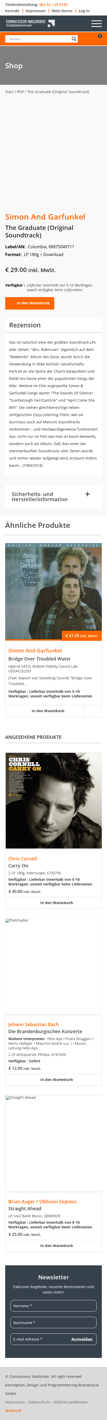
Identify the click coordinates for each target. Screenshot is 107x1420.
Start (9, 91)
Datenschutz (39, 1402)
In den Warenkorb (33, 302)
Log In (84, 11)
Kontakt (12, 11)
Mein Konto (62, 11)
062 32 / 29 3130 (53, 4)
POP (20, 91)
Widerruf (13, 1410)
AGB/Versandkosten (71, 1402)
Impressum (35, 11)
